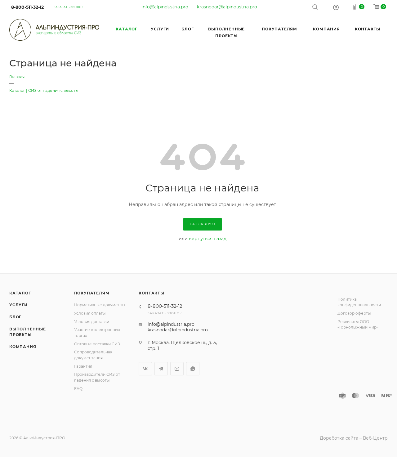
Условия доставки (91, 321)
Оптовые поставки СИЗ (97, 344)
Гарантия (83, 366)
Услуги (18, 304)
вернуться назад (207, 238)
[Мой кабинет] (336, 7)
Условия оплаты (90, 313)
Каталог (20, 293)
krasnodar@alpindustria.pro (227, 7)
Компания (22, 346)
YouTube (177, 368)
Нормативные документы (99, 304)
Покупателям (91, 293)
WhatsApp (192, 368)
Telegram (161, 368)
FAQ (78, 388)
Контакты (151, 293)
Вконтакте (145, 368)
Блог (15, 317)
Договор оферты (354, 313)
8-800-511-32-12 (27, 7)
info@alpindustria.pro (164, 7)
